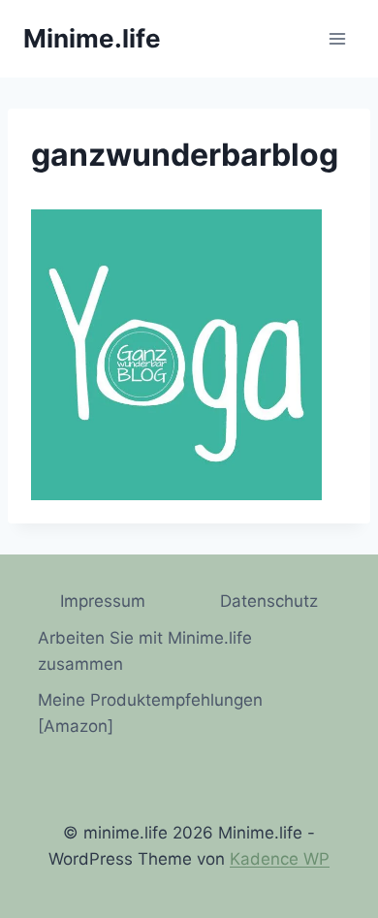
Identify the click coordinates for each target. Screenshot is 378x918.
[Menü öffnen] (337, 38)
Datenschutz (269, 601)
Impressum (102, 601)
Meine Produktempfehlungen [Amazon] (150, 713)
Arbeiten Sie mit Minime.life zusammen (145, 651)
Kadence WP (280, 859)
